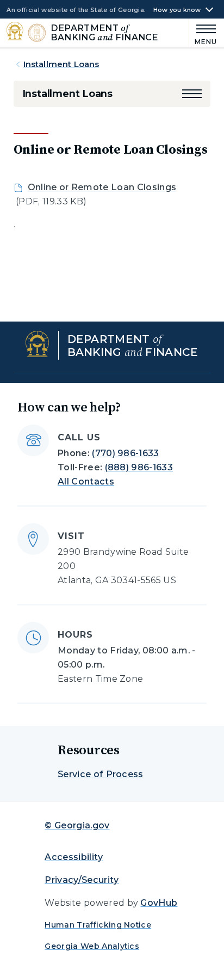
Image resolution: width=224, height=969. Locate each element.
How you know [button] (177, 10)
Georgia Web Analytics (92, 946)
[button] (192, 93)
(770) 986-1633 (125, 453)
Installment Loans (61, 64)
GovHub (158, 903)
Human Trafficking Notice (98, 925)
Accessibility (74, 857)
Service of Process (101, 774)
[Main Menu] (203, 33)
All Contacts (86, 481)
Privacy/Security (82, 880)
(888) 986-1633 (139, 467)
